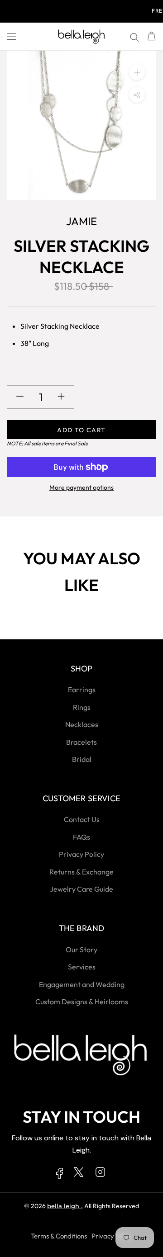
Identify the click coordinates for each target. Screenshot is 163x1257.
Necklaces (81, 724)
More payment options (81, 487)
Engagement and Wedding (82, 984)
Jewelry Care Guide (81, 888)
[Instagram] (100, 1173)
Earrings (82, 689)
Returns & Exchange (81, 871)
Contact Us (82, 819)
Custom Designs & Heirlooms (81, 1001)
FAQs (81, 836)
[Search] (134, 36)
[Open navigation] (11, 36)
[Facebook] (59, 1175)
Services (82, 966)
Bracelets (81, 742)
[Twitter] (78, 1173)
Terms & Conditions (59, 1236)
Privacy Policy (81, 854)
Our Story (81, 949)
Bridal (81, 759)
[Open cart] (151, 37)
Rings (82, 707)
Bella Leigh (64, 1206)
